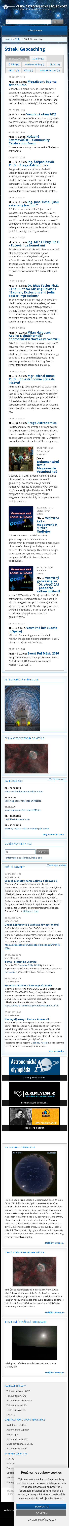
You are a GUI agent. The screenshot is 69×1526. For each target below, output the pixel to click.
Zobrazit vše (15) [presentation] (18, 58)
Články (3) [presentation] (14, 64)
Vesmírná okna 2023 (41, 114)
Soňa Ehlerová (11, 921)
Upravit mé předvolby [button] (42, 1519)
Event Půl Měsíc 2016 (43, 653)
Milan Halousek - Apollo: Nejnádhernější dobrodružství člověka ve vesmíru (34, 335)
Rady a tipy (12, 1434)
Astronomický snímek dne (22, 679)
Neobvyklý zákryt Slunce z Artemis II (27, 1019)
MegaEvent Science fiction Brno (33, 83)
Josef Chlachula (12, 958)
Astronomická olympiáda (19, 1400)
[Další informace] (34, 1174)
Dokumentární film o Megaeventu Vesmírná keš (48, 467)
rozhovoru (10, 971)
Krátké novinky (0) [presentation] (34, 64)
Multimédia (42, 454)
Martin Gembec (12, 877)
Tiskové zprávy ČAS (16, 1395)
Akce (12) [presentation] (55, 64)
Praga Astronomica (42, 423)
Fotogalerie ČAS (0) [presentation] (49, 70)
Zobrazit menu (34, 30)
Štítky (18, 39)
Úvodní (8, 39)
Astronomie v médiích (17, 1439)
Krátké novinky (15, 866)
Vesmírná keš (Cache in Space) (33, 629)
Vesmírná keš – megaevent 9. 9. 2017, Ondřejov (48, 524)
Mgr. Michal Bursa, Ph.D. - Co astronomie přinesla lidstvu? (32, 379)
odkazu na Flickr (41, 1042)
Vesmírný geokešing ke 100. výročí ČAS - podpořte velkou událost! (48, 584)
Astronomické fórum (17, 1448)
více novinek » (56, 1051)
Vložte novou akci (57, 779)
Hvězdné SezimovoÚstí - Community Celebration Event (29, 139)
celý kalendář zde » (53, 834)
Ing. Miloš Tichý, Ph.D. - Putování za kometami (34, 243)
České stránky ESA (16, 1409)
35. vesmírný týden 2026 (20, 1147)
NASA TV (11, 1414)
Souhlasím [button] (42, 1506)
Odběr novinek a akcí (18, 843)
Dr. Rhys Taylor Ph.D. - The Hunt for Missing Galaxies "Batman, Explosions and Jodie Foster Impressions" (34, 291)
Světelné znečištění (16, 1424)
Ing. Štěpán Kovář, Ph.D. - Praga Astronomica (32, 163)
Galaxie (10, 1463)
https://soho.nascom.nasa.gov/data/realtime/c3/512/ (32, 1005)
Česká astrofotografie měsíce (24, 738)
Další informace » (55, 1242)
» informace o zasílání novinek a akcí (23, 857)
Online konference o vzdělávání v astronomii (32, 924)
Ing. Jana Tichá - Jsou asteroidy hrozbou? (34, 203)
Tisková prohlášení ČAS (18, 1391)
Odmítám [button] (42, 1513)
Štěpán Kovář (43, 451)
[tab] (18, 58)
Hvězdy (10, 1458)
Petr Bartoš (42, 570)
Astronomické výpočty (18, 1429)
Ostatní (40, 513)
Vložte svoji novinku (56, 865)
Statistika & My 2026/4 (29, 965)
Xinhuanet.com (30, 911)
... (57, 191)
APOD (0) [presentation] (14, 70)
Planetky (11, 1468)
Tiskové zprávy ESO (17, 1405)
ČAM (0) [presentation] (28, 70)
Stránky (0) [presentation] (38, 58)
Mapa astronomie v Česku (20, 1443)
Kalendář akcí (14, 781)
